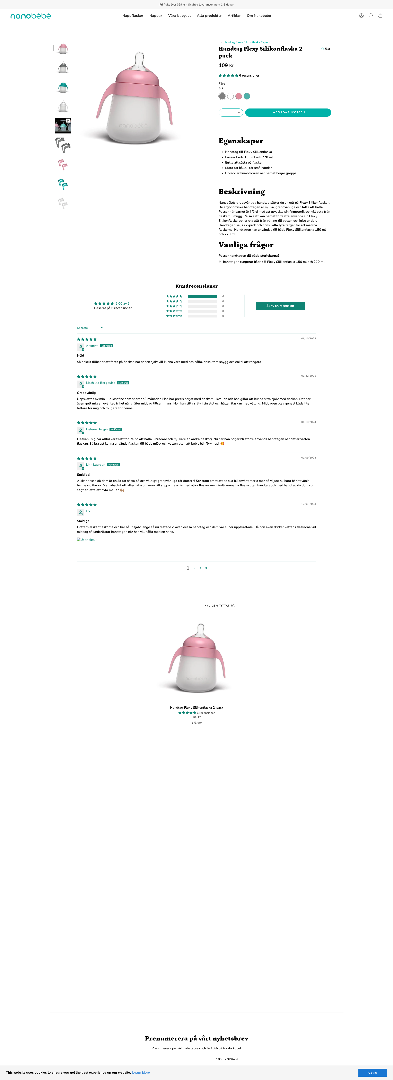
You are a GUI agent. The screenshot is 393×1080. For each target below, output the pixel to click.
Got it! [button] (372, 1072)
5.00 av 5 (122, 303)
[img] (87, 339)
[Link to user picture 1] (87, 547)
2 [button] (194, 568)
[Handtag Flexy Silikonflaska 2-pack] (196, 659)
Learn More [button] (141, 1072)
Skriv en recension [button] (280, 306)
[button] (371, 15)
